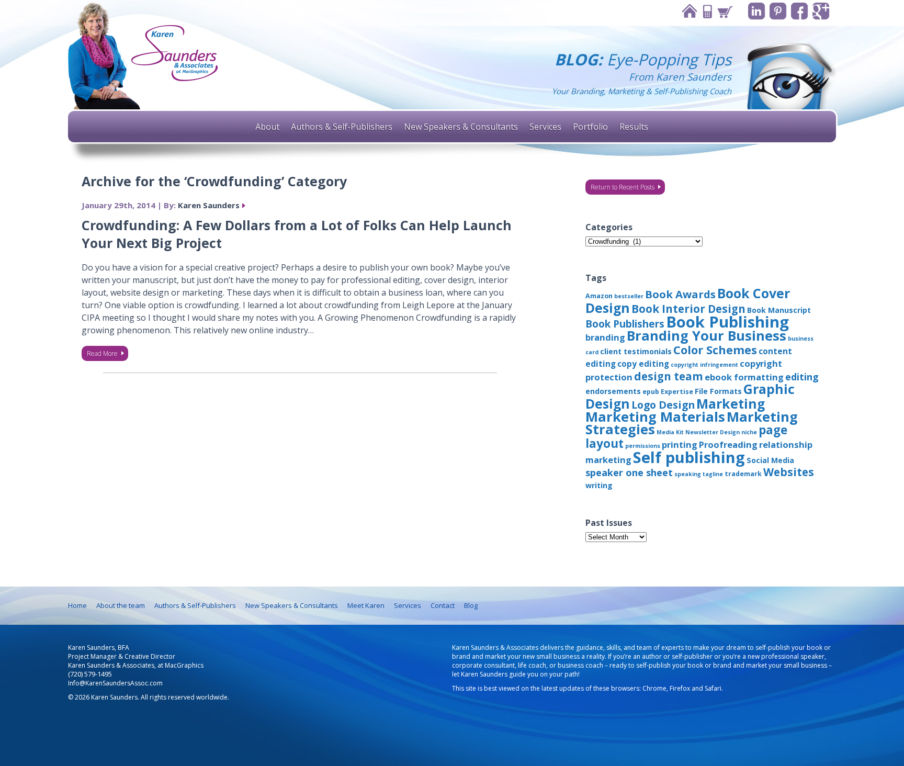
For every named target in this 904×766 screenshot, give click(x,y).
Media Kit (670, 432)
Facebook (799, 11)
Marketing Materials (655, 417)
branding (605, 337)
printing (679, 444)
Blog (471, 605)
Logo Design (663, 405)
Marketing (730, 403)
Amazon (599, 295)
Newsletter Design (712, 432)
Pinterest (778, 11)
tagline (713, 474)
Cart (724, 11)
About (267, 126)
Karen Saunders (209, 205)
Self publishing (689, 457)
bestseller (628, 296)
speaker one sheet (629, 472)
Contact (707, 11)
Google (821, 11)
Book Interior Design (688, 308)
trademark (743, 473)
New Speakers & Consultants (461, 126)
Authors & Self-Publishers (341, 126)
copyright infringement (704, 364)
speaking (687, 474)
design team (668, 376)
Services (545, 126)
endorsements (613, 391)
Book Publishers (624, 324)
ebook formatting (744, 377)
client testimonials (636, 351)
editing (802, 376)
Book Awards (680, 294)
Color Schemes (715, 349)
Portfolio (590, 126)
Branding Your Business (706, 335)
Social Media (770, 460)
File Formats (718, 391)
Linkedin (756, 11)
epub (650, 391)
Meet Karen (366, 605)
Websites (788, 472)
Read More (102, 353)
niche (749, 432)
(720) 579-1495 (90, 674)
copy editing (643, 363)
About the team (120, 605)
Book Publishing (727, 321)
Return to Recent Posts (622, 187)
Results (633, 126)
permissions (642, 445)
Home (689, 11)
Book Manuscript (779, 310)
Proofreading (728, 444)
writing (599, 485)
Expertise (677, 391)
